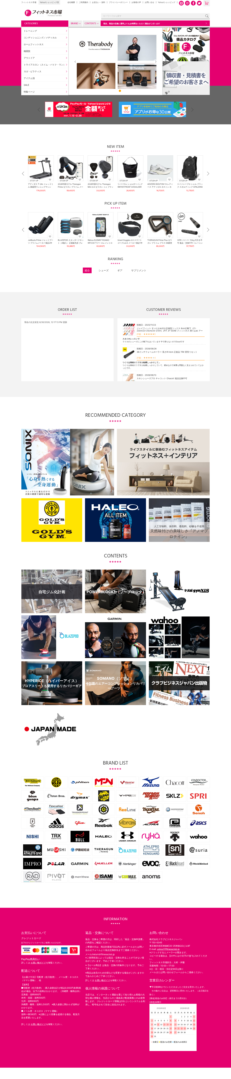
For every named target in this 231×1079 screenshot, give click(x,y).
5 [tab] (124, 91)
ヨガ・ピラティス (32, 71)
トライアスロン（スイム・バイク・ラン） (45, 64)
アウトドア (29, 57)
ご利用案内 (83, 2)
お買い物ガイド (38, 962)
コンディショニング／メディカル (40, 37)
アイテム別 (29, 78)
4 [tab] (120, 91)
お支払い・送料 (98, 2)
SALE (26, 85)
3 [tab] (115, 91)
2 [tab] (111, 91)
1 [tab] (107, 91)
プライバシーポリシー (118, 2)
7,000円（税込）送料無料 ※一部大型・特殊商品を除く (173, 23)
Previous (75, 61)
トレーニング (30, 30)
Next (206, 23)
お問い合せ (149, 2)
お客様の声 (136, 2)
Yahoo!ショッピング (166, 2)
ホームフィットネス (34, 44)
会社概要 (71, 2)
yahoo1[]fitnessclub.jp (168, 949)
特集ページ (29, 91)
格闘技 (27, 51)
